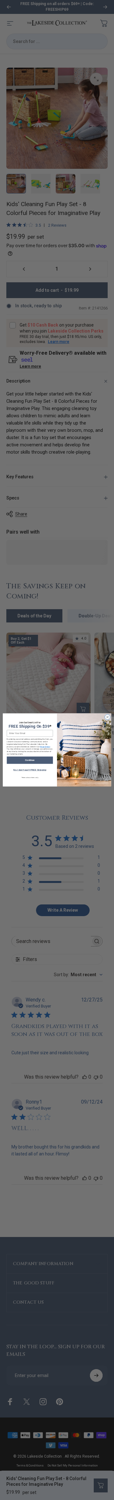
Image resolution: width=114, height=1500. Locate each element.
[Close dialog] (107, 717)
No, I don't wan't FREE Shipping (29, 770)
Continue (30, 760)
